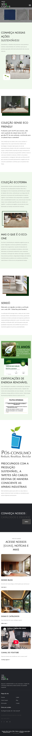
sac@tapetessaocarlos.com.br (11, 715)
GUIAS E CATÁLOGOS (10, 616)
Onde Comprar (4, 700)
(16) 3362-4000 (5, 718)
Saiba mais (3, 623)
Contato (17, 703)
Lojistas (17, 697)
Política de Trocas (14, 732)
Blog (17, 700)
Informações (3, 703)
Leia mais (3, 587)
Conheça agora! (5, 659)
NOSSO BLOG (7, 580)
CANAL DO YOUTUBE (10, 652)
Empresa (3, 697)
